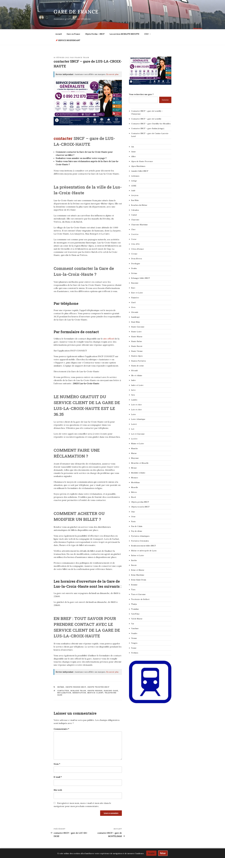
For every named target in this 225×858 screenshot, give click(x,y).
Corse (133, 239)
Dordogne (135, 263)
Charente (135, 220)
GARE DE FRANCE (76, 12)
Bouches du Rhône (139, 205)
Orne (133, 516)
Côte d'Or (135, 244)
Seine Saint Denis (138, 580)
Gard (133, 302)
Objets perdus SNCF (75, 687)
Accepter (151, 853)
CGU (146, 34)
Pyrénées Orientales (140, 541)
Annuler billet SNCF (139, 171)
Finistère (135, 297)
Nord (133, 497)
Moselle (134, 487)
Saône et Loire (137, 555)
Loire (133, 414)
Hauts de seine (137, 366)
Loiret (134, 424)
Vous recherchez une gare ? (141, 94)
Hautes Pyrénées (138, 361)
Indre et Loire (137, 385)
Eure (133, 288)
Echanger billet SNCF (140, 278)
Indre (133, 380)
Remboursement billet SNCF (143, 545)
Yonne (133, 648)
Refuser (163, 853)
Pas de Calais (136, 526)
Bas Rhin (135, 200)
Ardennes (135, 176)
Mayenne (135, 458)
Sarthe (134, 560)
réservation (79, 693)
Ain (132, 146)
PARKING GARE (111, 691)
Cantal (134, 215)
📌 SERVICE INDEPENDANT (67, 40)
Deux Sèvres (136, 258)
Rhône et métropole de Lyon (143, 550)
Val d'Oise (135, 614)
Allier (133, 156)
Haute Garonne (137, 327)
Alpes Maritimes (138, 166)
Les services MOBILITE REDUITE (124, 34)
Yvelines (134, 653)
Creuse (134, 254)
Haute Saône (136, 341)
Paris (133, 521)
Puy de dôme (136, 531)
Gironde (134, 312)
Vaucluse (135, 628)
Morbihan (135, 482)
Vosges (134, 643)
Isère (133, 390)
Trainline (135, 609)
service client (95, 693)
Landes (134, 400)
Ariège (134, 181)
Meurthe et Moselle (140, 463)
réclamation (64, 693)
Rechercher (165, 99)
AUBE (133, 186)
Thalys (134, 604)
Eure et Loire (137, 293)
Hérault (134, 370)
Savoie (134, 565)
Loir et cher (136, 404)
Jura (133, 395)
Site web (58, 790)
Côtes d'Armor (137, 249)
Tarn (133, 589)
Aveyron (134, 195)
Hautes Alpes (137, 356)
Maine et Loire (137, 443)
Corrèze (135, 234)
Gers (133, 307)
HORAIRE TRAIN (78, 691)
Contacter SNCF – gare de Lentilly (146, 119)
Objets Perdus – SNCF (95, 34)
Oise (133, 512)
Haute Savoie (136, 346)
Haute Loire (136, 331)
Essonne (134, 283)
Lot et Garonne (138, 434)
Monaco (134, 477)
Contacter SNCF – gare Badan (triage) (147, 128)
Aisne (133, 151)
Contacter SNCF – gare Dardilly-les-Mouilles (151, 123)
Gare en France (73, 34)
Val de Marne (136, 619)
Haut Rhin (135, 322)
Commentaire (61, 729)
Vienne (134, 638)
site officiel (108, 338)
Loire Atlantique (138, 419)
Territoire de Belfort (140, 599)
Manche (134, 448)
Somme (134, 585)
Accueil (58, 34)
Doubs (134, 268)
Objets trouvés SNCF (98, 687)
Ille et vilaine (136, 375)
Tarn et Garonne (138, 594)
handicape (135, 317)
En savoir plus (112, 74)
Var (132, 623)
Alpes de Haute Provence (142, 161)
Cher (133, 229)
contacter (64, 138)
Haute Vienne (137, 351)
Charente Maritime (139, 224)
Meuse (134, 468)
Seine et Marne (137, 570)
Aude (133, 190)
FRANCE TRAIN (81, 57)
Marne (134, 453)
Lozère (134, 439)
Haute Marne (136, 336)
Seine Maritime (137, 575)
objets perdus (94, 691)
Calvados (135, 210)
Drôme (60, 687)
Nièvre (134, 492)
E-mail (58, 777)
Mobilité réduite (138, 473)
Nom (57, 764)
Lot (132, 429)
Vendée (134, 633)
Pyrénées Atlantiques (140, 536)
